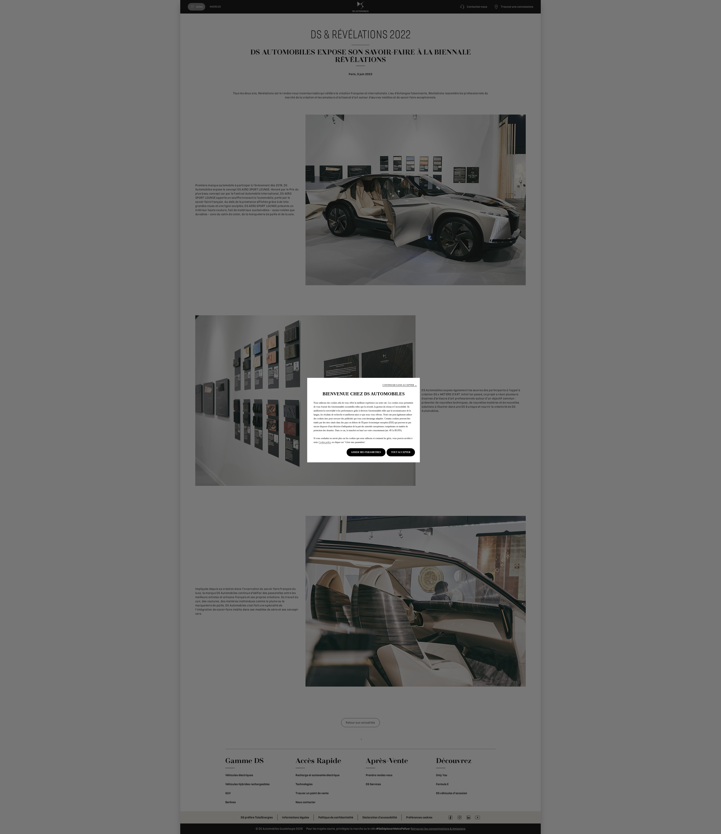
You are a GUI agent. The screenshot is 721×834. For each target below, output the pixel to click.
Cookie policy (325, 442)
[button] (399, 385)
